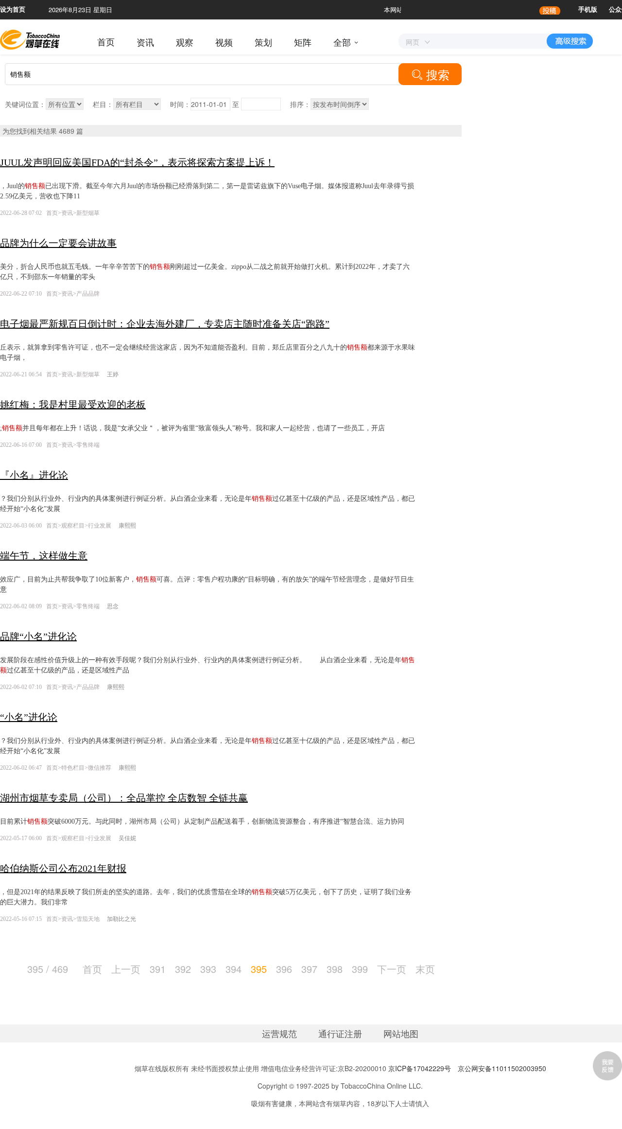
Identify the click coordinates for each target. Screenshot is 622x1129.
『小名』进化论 (34, 475)
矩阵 (302, 41)
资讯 (145, 41)
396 (284, 969)
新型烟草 (88, 213)
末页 (425, 969)
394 (233, 969)
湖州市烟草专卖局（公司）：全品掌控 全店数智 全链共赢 (124, 798)
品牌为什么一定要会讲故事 (58, 243)
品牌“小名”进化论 (38, 636)
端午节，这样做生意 (43, 555)
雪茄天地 (88, 919)
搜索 (430, 74)
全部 (342, 41)
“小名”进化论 (28, 717)
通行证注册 (340, 1033)
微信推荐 (99, 767)
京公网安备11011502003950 (502, 1068)
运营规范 (279, 1033)
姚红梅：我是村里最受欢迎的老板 (73, 404)
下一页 (391, 969)
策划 (263, 41)
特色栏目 (73, 767)
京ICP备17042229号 (419, 1068)
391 (158, 969)
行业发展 (99, 525)
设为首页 (12, 9)
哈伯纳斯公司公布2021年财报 (63, 868)
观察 (184, 41)
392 (183, 969)
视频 (224, 41)
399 (360, 969)
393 (208, 969)
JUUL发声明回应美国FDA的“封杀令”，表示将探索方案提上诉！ (137, 162)
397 (309, 969)
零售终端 (88, 444)
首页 (106, 41)
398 (335, 969)
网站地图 (400, 1033)
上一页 (125, 969)
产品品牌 (88, 293)
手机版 (587, 9)
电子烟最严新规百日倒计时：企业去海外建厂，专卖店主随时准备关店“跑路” (164, 323)
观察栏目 (73, 525)
